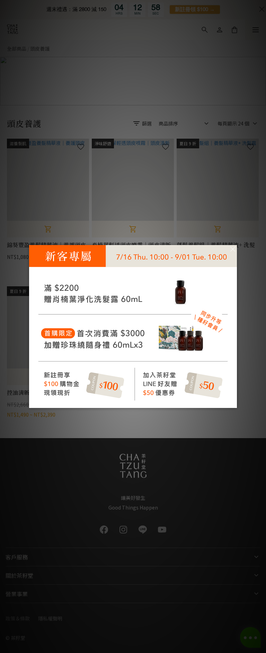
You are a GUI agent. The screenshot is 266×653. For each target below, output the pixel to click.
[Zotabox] (232, 401)
